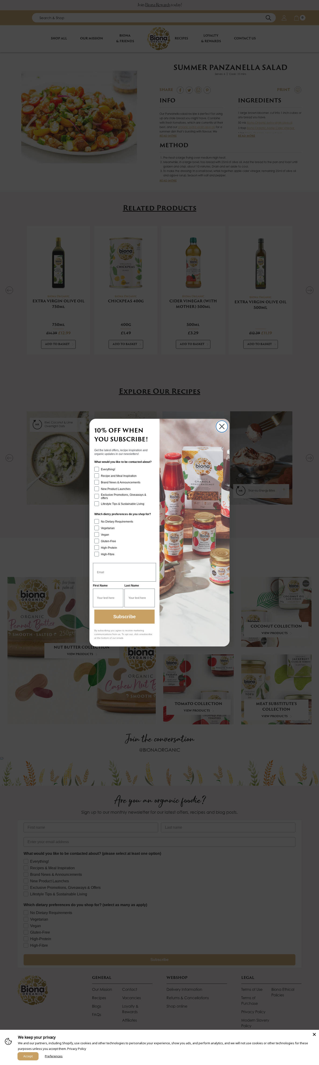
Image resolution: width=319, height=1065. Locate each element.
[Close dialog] (222, 426)
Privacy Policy (76, 1049)
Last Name (131, 585)
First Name (100, 585)
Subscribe (124, 616)
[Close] (314, 1034)
